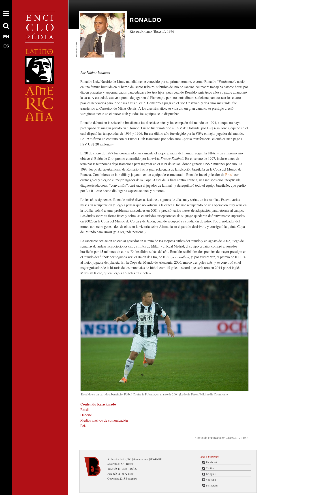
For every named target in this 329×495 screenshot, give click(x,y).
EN (6, 36)
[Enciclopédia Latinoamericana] (40, 136)
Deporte (86, 414)
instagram (212, 485)
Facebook (211, 462)
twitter (210, 468)
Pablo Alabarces (98, 72)
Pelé (83, 425)
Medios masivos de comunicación (104, 420)
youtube (211, 479)
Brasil (229, 174)
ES (6, 46)
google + (211, 474)
